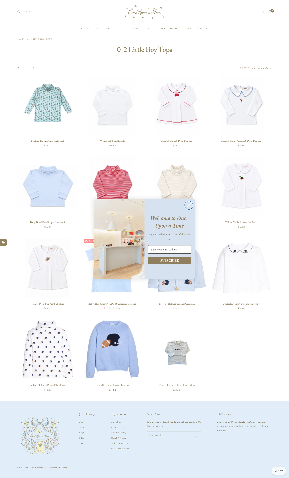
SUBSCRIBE (169, 260)
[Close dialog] (189, 205)
